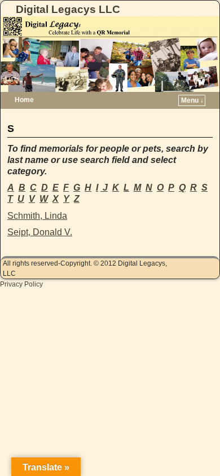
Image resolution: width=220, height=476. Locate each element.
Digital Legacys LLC (68, 9)
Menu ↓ (192, 100)
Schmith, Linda (37, 216)
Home (24, 100)
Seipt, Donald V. (39, 232)
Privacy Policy (21, 284)
